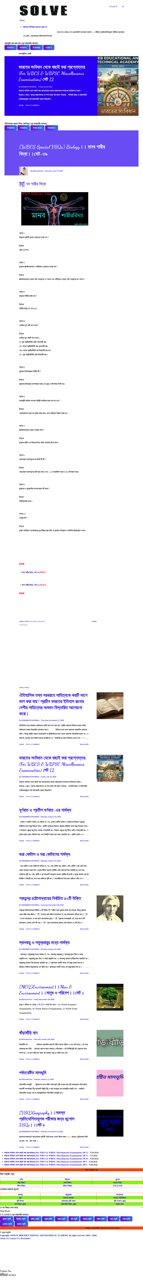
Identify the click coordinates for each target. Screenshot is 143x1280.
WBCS (49, 47)
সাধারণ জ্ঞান (120, 1203)
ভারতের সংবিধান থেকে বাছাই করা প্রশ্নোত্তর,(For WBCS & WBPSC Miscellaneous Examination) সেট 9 (45, 1161)
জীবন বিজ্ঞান (21, 1185)
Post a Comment (32, 105)
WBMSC (52, 127)
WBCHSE (37, 127)
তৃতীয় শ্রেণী (35, 1218)
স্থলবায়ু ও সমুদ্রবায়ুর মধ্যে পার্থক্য (44, 942)
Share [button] (21, 105)
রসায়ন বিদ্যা (117, 1182)
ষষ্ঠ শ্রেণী (74, 1218)
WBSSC (10, 47)
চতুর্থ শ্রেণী (48, 1218)
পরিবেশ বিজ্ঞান (67, 1185)
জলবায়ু (20, 1194)
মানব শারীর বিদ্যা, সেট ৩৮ (30, 572)
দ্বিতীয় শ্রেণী (20, 1218)
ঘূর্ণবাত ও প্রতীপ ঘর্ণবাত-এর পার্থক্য (45, 810)
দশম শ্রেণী (126, 1218)
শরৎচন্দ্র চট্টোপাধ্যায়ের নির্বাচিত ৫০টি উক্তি (50, 898)
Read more (84, 744)
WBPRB (36, 47)
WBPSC (23, 47)
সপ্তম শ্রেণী (87, 1218)
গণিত (21, 1179)
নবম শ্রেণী (113, 1218)
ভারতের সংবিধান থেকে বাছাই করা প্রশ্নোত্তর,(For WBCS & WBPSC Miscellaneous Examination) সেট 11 (46, 1155)
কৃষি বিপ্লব (20, 1200)
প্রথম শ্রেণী (7, 1218)
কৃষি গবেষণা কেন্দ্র (120, 1200)
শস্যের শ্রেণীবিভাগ (119, 1197)
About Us (4, 1238)
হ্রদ (20, 1197)
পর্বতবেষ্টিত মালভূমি (32, 1073)
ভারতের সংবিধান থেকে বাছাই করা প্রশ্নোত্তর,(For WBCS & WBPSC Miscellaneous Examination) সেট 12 (52, 73)
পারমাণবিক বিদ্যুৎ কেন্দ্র (68, 1203)
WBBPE (10, 127)
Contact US (14, 1238)
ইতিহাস (67, 1179)
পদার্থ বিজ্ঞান (67, 1182)
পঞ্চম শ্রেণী (61, 1218)
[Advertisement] (63, 1254)
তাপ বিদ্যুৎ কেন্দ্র (20, 1203)
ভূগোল (117, 1179)
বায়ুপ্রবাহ (68, 1194)
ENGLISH (117, 1185)
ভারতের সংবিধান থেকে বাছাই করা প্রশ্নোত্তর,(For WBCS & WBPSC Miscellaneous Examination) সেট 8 (45, 1164)
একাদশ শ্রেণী (7, 1223)
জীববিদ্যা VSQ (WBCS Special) (35, 621)
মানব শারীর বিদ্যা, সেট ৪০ (30, 584)
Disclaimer (26, 1238)
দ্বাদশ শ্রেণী (21, 1223)
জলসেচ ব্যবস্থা (68, 1197)
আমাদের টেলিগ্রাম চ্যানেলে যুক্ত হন (35, 26)
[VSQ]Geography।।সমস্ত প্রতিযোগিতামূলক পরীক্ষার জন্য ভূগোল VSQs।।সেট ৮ (46, 1119)
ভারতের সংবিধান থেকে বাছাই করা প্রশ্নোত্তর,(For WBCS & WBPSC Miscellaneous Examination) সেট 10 (46, 1158)
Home (22, 20)
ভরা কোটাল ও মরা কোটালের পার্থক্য (44, 854)
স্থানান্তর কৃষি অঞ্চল (68, 1200)
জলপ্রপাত (119, 1194)
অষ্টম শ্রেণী (100, 1218)
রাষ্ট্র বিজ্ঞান (21, 1182)
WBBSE (23, 127)
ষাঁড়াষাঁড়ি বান (28, 1033)
